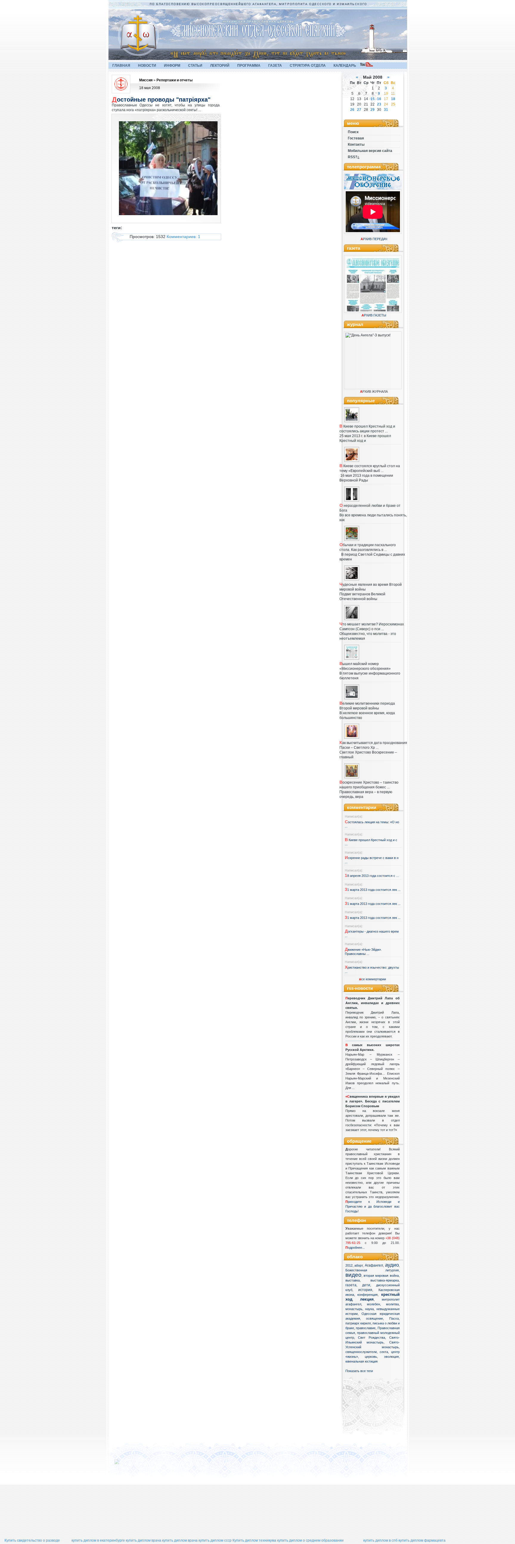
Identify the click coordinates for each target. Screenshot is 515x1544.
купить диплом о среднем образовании (310, 1540)
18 (393, 99)
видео (353, 1275)
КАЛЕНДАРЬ (344, 65)
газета (350, 1285)
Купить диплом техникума (254, 1540)
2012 (349, 1265)
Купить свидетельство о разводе (32, 1540)
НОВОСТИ (147, 65)
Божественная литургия (372, 1270)
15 (372, 99)
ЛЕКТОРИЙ (219, 65)
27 (359, 110)
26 (352, 110)
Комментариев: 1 (183, 236)
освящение (374, 1318)
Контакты (356, 144)
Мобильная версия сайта (370, 151)
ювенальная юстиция (361, 1361)
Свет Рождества (371, 1337)
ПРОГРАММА (248, 65)
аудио (392, 1264)
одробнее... (356, 1247)
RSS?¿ (353, 157)
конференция (367, 1294)
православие (366, 1328)
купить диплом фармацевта (422, 1540)
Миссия (146, 80)
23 (379, 104)
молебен (373, 1304)
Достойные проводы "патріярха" (161, 99)
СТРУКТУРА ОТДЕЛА (308, 65)
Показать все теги (359, 1371)
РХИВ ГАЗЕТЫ (374, 315)
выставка (352, 1280)
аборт (358, 1265)
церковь (371, 1356)
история (365, 1290)
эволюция (391, 1356)
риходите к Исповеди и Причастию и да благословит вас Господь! (372, 1206)
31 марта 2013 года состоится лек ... (373, 889)
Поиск (353, 132)
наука (369, 1309)
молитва (392, 1304)
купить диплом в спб (380, 1540)
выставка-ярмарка (384, 1280)
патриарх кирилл (358, 1323)
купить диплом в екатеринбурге (98, 1540)
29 (372, 110)
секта (384, 1352)
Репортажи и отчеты (174, 80)
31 (386, 110)
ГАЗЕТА (275, 65)
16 (379, 99)
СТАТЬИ (195, 65)
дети (366, 1285)
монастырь (353, 1309)
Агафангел (374, 1265)
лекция (367, 1299)
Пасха (394, 1318)
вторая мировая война (381, 1275)
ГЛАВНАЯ (121, 65)
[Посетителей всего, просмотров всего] (127, 1464)
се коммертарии (372, 979)
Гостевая (356, 138)
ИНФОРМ (172, 65)
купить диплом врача (143, 1540)
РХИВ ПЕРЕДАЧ (374, 239)
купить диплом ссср (215, 1540)
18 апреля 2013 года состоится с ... (372, 875)
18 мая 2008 (149, 88)
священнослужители (361, 1352)
